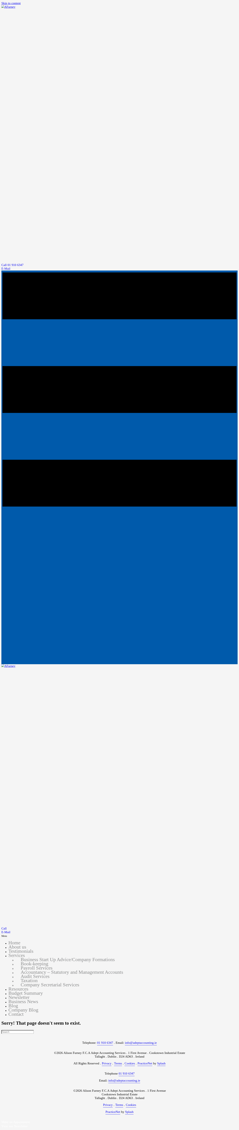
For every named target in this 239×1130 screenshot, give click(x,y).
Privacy (106, 1063)
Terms (118, 1063)
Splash (161, 1063)
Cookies (130, 1063)
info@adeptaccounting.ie (141, 1042)
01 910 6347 (105, 1042)
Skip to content (11, 3)
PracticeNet (145, 1063)
